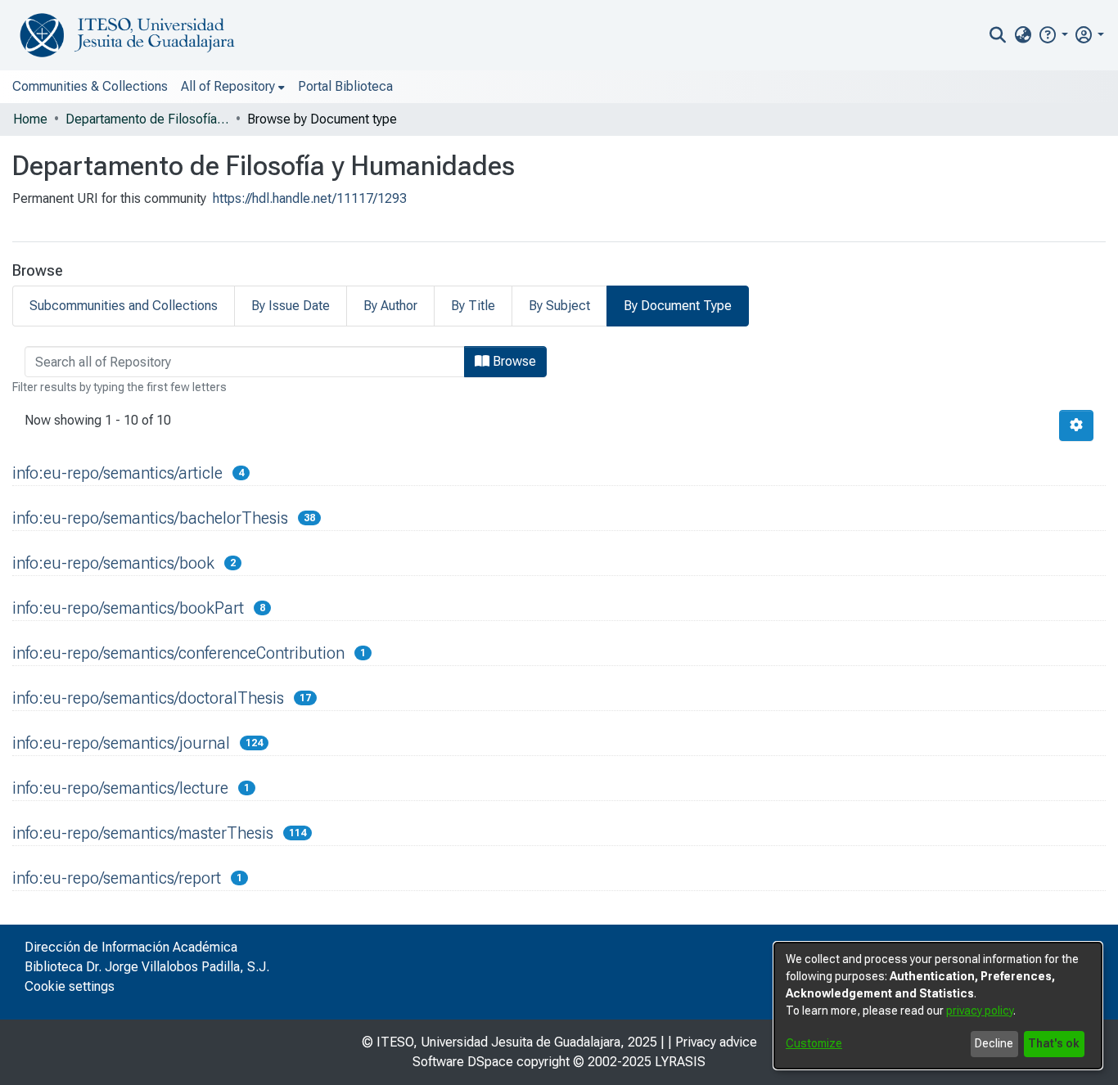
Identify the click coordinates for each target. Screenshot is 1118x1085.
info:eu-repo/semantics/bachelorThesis (150, 518)
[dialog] (938, 1006)
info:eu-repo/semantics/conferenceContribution (178, 653)
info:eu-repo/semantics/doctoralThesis (148, 698)
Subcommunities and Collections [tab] (123, 305)
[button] (1053, 35)
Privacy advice (716, 1042)
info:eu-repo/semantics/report (116, 878)
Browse (512, 361)
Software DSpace (462, 1061)
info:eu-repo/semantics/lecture (120, 788)
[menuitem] (1022, 35)
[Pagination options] (1076, 425)
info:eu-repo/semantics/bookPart (128, 608)
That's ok (1054, 1043)
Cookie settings (70, 986)
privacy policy (979, 1010)
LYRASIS (680, 1061)
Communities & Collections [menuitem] (90, 86)
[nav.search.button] (998, 35)
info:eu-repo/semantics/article (117, 473)
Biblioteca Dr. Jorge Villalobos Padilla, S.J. (147, 967)
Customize (814, 1043)
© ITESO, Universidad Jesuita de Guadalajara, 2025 (509, 1042)
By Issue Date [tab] (290, 305)
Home (30, 119)
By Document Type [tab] (678, 305)
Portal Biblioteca (345, 86)
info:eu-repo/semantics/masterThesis (142, 833)
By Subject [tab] (559, 305)
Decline (994, 1043)
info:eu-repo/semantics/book (113, 563)
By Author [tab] (390, 305)
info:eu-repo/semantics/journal (121, 743)
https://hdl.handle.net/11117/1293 (310, 198)
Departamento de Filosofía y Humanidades (147, 119)
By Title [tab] (473, 305)
